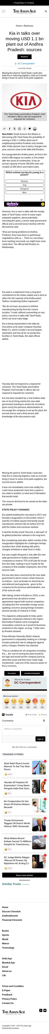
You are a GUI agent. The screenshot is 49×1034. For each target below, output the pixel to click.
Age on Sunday (27, 3)
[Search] (46, 12)
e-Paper (17, 3)
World (5, 939)
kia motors (12, 673)
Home (5, 907)
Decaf (5, 967)
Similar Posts (11, 884)
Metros (5, 943)
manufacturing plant (32, 673)
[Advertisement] (24, 270)
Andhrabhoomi (10, 916)
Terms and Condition (13, 986)
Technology (8, 948)
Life (4, 975)
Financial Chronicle (12, 920)
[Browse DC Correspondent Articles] (7, 682)
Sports (5, 935)
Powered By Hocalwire (10, 1028)
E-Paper (6, 990)
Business (24, 57)
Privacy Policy (9, 999)
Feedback (7, 995)
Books (5, 931)
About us (7, 971)
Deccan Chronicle (11, 911)
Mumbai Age (8, 963)
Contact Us (8, 1003)
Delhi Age (7, 958)
